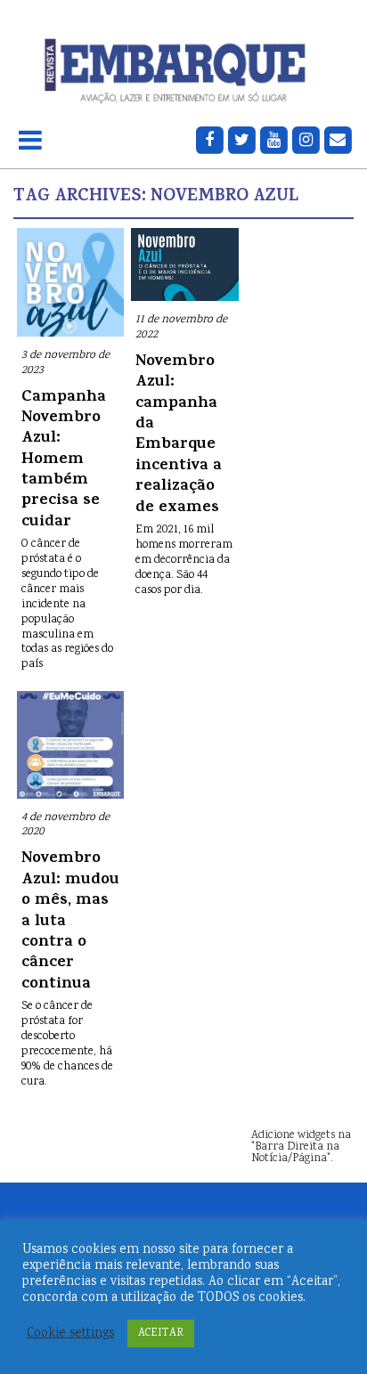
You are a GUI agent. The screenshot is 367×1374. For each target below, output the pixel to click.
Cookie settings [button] (70, 1334)
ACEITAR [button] (161, 1333)
